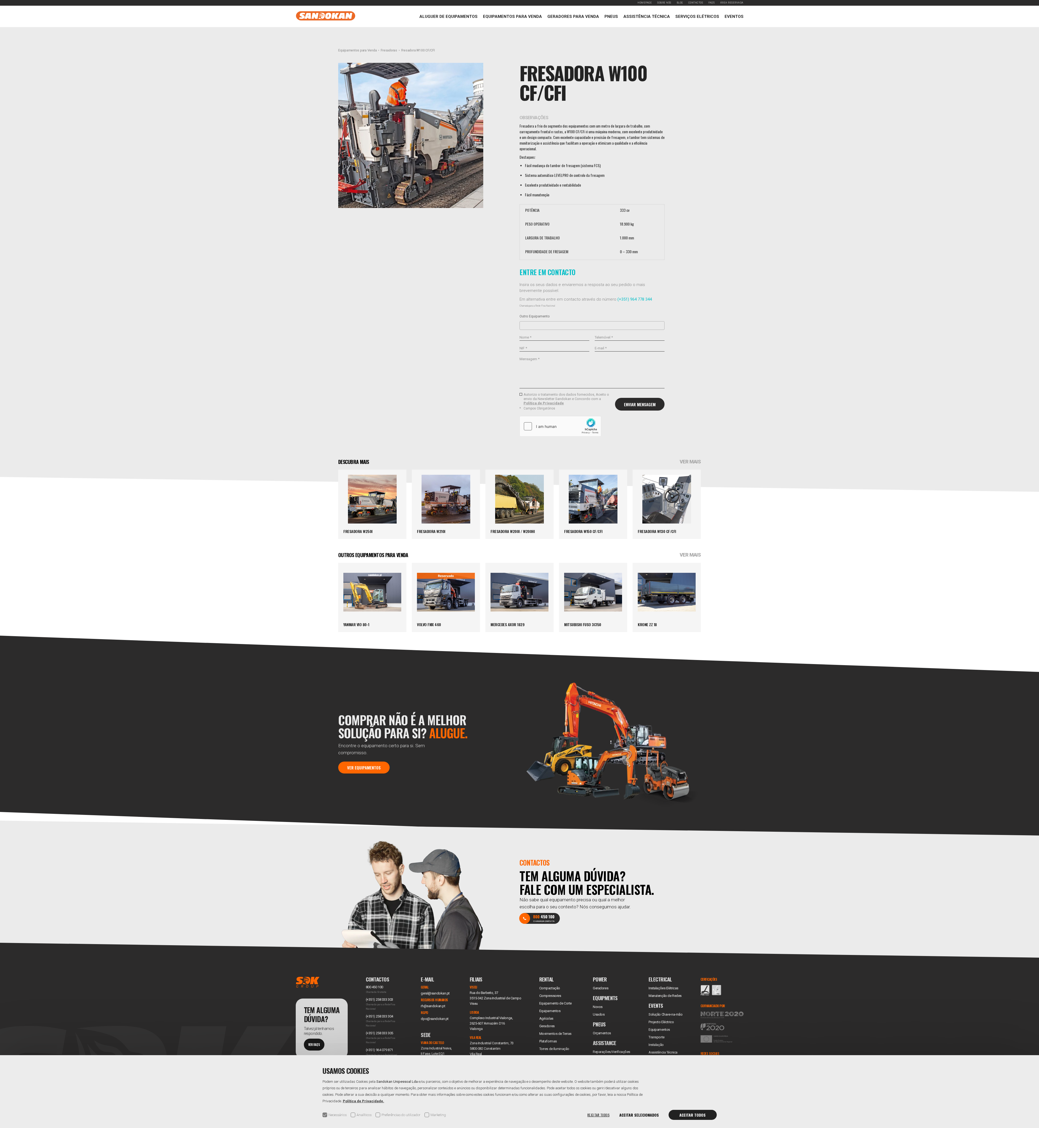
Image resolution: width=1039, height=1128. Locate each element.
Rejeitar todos (598, 1115)
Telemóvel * (604, 337)
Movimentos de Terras (555, 1034)
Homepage (644, 2)
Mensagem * (530, 359)
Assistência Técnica (646, 16)
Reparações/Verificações (611, 1052)
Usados (598, 1014)
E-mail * (601, 348)
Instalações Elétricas (663, 988)
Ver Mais (690, 461)
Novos (598, 1007)
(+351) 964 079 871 (379, 1050)
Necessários (337, 1115)
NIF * (523, 348)
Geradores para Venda (573, 16)
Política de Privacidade (544, 403)
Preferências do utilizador (401, 1115)
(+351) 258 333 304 (379, 1016)
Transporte (657, 1037)
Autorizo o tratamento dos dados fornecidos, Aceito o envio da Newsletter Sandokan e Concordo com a (566, 398)
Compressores (550, 996)
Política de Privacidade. (363, 1101)
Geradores (547, 1026)
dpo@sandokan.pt (434, 1019)
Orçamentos (602, 1033)
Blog (680, 2)
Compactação (549, 988)
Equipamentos (659, 1030)
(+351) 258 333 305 (379, 1033)
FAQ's (711, 2)
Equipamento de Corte (555, 1003)
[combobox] (592, 325)
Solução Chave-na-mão (665, 1014)
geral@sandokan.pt (435, 993)
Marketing (438, 1115)
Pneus (611, 16)
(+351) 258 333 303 (379, 999)
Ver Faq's (314, 1044)
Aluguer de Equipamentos (448, 16)
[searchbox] (522, 325)
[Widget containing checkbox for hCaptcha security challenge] (560, 426)
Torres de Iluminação (554, 1049)
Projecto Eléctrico (661, 1022)
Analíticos (364, 1115)
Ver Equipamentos (364, 767)
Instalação (656, 1045)
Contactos (695, 2)
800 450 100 (374, 987)
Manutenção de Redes (665, 996)
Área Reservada (732, 2)
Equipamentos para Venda (512, 16)
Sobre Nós (664, 2)
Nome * (525, 337)
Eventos (734, 16)
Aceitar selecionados (639, 1115)
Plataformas (548, 1041)
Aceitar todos (692, 1115)
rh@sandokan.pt (433, 1006)
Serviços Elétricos (697, 16)
